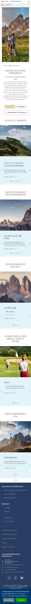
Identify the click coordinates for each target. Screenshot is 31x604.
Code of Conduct (8, 547)
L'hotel (5, 65)
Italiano (6, 1)
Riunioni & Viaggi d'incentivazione (15, 490)
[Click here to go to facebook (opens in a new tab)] (9, 578)
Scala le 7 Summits (15, 120)
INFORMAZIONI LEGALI (9, 534)
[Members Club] (29, 1)
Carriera (7, 511)
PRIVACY (4, 543)
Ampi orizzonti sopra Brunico (14, 163)
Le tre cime (10, 308)
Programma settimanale (17, 112)
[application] (15, 596)
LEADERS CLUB (8, 517)
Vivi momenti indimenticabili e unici (15, 78)
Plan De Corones (14, 166)
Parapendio (10, 457)
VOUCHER (7, 508)
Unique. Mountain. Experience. (15, 72)
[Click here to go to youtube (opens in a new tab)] (22, 578)
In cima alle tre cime (13, 237)
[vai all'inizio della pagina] (15, 480)
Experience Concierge (13, 65)
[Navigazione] (2, 5)
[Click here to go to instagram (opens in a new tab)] (15, 578)
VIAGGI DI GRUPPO (9, 494)
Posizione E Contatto (10, 530)
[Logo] (15, 5)
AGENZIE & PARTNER (10, 498)
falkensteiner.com (16, 1)
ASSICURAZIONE (9, 521)
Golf (7, 382)
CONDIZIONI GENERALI (9, 538)
